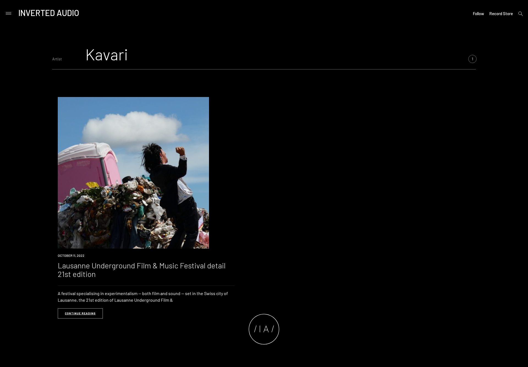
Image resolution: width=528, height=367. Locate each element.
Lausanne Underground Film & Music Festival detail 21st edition (142, 270)
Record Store (501, 13)
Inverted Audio (48, 13)
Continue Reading (80, 313)
